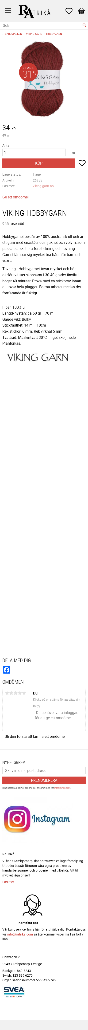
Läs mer (8, 882)
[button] (71, 11)
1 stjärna (7, 693)
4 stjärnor (20, 693)
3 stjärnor (15, 693)
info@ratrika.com (20, 934)
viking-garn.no (43, 186)
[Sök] (84, 25)
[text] (44, 128)
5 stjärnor (24, 693)
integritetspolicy (62, 787)
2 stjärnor (11, 693)
